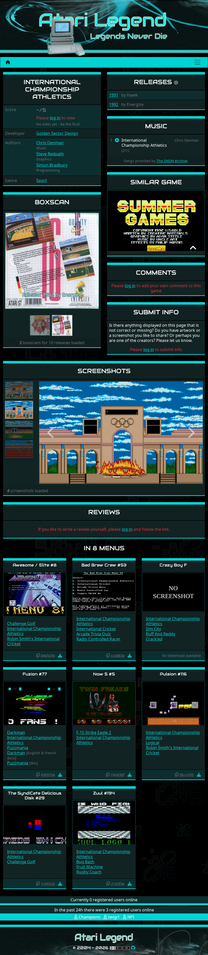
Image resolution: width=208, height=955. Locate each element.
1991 (113, 95)
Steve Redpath (50, 154)
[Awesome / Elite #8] (34, 594)
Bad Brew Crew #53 (104, 565)
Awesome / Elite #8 (35, 565)
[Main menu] (197, 62)
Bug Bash (85, 862)
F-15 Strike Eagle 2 (93, 732)
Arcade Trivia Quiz (93, 634)
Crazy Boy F (173, 565)
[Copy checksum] (38, 655)
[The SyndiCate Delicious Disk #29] (34, 824)
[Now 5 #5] (103, 703)
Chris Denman (50, 142)
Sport (41, 180)
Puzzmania (17, 747)
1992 (113, 104)
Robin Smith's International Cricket (33, 641)
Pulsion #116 (173, 674)
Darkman (16, 732)
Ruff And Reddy (160, 634)
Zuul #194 (104, 793)
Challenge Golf (21, 623)
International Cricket (96, 629)
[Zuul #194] (103, 822)
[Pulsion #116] (173, 703)
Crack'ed (154, 639)
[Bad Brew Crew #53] (103, 591)
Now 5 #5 (104, 674)
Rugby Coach (88, 872)
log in (55, 118)
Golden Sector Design (57, 133)
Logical (152, 742)
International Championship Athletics (34, 631)
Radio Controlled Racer (98, 639)
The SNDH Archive (172, 160)
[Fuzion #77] (34, 703)
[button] (12, 261)
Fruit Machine (89, 867)
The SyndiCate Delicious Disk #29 (34, 796)
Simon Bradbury (51, 165)
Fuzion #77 (35, 674)
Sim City (153, 629)
